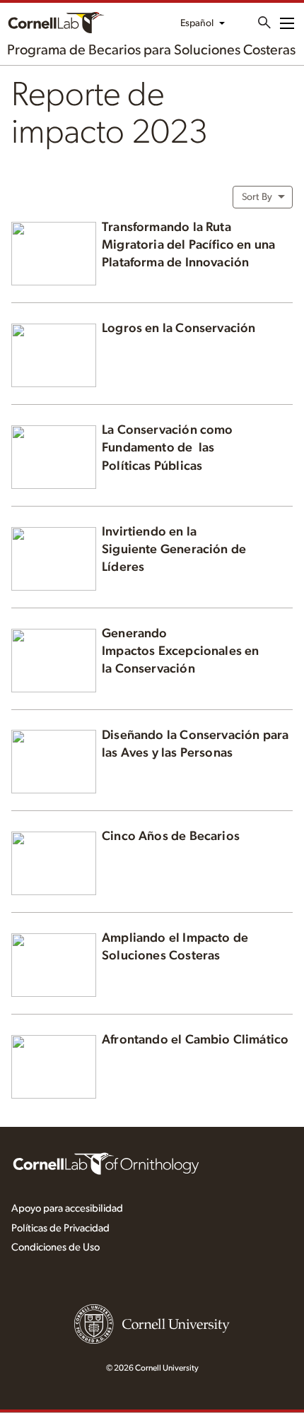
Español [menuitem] (197, 23)
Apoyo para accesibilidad (67, 1208)
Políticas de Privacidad (60, 1228)
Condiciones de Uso (55, 1247)
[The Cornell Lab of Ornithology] (106, 1163)
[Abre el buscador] (264, 22)
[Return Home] (129, 22)
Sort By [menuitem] (257, 197)
